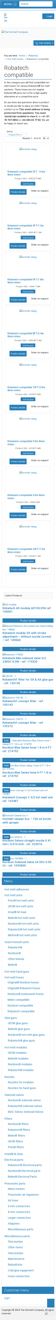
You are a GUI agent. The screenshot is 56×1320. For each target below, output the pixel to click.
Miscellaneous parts (20, 1229)
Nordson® (14, 953)
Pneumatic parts (15, 1183)
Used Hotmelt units (17, 942)
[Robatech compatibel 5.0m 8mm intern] (28, 428)
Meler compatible (18, 999)
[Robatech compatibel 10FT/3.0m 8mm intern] (28, 374)
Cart (7, 1298)
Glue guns (11, 1017)
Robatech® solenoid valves (25, 1106)
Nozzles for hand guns (22, 1088)
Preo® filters (16, 1147)
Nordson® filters (18, 1124)
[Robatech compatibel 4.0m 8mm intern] (28, 482)
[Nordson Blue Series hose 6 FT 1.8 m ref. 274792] (28, 767)
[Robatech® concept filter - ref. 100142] (14, 697)
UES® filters (15, 1141)
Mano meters (16, 1188)
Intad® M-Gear (17, 912)
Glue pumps (15, 1241)
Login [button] (49, 16)
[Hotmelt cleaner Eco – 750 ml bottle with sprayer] (15, 815)
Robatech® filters (19, 1129)
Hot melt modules (16, 1047)
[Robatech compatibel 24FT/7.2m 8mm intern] (28, 536)
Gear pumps (15, 1253)
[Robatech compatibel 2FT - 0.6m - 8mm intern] (28, 158)
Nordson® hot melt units (23, 923)
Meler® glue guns (19, 1029)
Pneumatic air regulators (23, 1194)
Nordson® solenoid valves (24, 1100)
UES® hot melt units (20, 906)
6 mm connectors (19, 1206)
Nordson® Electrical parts (24, 1170)
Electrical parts (14, 1159)
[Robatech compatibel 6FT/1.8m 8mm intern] (28, 266)
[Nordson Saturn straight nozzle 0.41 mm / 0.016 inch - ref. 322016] (13, 837)
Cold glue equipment (21, 1270)
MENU (8, 4)
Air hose (13, 1200)
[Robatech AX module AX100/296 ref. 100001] (9, 604)
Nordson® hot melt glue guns (26, 1034)
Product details (18, 192)
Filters (8, 1118)
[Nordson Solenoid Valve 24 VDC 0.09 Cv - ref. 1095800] (14, 858)
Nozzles (10, 1077)
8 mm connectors (19, 1212)
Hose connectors (19, 1276)
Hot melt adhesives (17, 889)
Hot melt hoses (14, 977)
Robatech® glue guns (21, 1040)
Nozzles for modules (21, 1082)
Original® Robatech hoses (24, 988)
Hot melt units (14, 895)
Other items (15, 1247)
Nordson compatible (20, 1005)
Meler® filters (16, 1135)
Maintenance (16, 1258)
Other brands (16, 959)
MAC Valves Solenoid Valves (25, 1111)
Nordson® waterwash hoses (26, 994)
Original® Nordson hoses (23, 982)
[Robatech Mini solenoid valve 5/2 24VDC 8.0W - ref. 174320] (12, 654)
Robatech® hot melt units (24, 929)
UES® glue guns (18, 1023)
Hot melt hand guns (17, 971)
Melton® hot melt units (22, 935)
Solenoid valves (14, 1095)
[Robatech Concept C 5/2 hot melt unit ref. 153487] (28, 792)
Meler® (12, 964)
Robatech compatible (21, 1011)
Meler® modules (18, 1058)
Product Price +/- (16, 135)
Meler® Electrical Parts (22, 1176)
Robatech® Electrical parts (25, 1165)
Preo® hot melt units (21, 900)
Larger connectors (19, 1217)
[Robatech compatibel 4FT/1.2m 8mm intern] (28, 212)
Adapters (14, 1223)
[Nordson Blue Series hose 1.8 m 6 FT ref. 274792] (28, 742)
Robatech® (15, 947)
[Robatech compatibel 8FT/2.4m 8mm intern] (28, 320)
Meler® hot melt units (21, 917)
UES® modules (17, 1052)
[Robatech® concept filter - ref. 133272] (14, 719)
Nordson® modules (20, 1064)
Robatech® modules (21, 1070)
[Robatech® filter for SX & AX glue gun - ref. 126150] (9, 676)
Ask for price (28, 184)
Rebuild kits (15, 1264)
